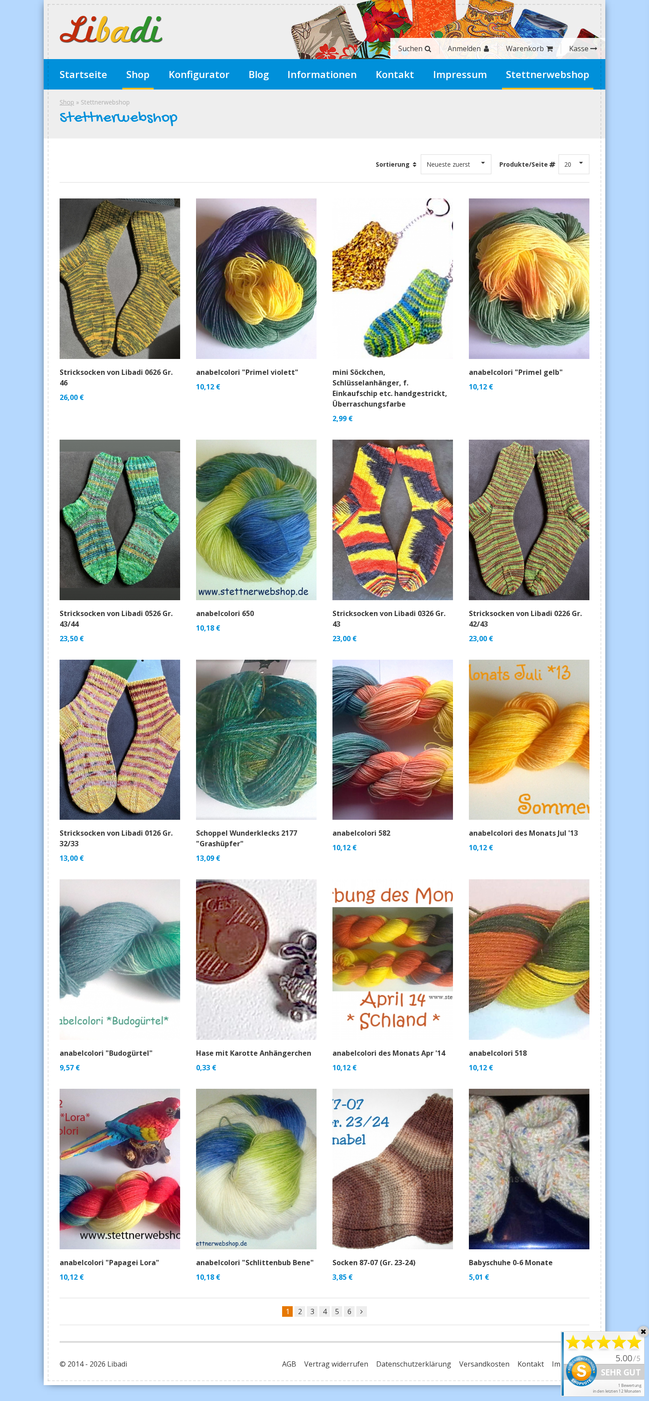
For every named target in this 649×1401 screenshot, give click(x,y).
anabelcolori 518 (498, 1053)
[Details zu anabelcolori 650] (256, 520)
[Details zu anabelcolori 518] (529, 959)
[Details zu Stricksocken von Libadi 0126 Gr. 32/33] (120, 740)
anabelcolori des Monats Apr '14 (388, 1053)
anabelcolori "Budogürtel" (106, 1053)
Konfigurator (199, 74)
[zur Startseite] (111, 29)
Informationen (322, 74)
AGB (289, 1364)
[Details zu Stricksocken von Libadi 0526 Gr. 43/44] (120, 520)
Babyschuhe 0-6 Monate (511, 1262)
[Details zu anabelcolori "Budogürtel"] (120, 959)
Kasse (579, 48)
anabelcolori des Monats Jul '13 (523, 833)
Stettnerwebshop (547, 74)
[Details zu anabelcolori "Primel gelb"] (529, 278)
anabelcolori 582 (361, 833)
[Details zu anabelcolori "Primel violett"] (256, 278)
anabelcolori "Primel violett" (247, 372)
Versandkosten (484, 1364)
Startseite (83, 74)
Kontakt (395, 74)
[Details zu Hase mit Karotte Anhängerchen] (256, 959)
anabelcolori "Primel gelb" (516, 372)
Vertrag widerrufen (336, 1364)
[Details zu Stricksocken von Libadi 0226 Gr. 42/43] (529, 520)
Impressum (460, 74)
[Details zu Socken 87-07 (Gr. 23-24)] (392, 1169)
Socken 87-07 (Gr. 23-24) (373, 1262)
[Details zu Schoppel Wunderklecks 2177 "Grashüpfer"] (256, 740)
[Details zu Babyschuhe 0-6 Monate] (529, 1169)
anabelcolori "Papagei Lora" (109, 1262)
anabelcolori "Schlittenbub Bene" (255, 1262)
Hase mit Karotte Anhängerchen (253, 1053)
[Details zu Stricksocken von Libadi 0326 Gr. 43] (392, 520)
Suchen (410, 48)
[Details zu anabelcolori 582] (392, 740)
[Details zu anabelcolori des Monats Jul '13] (529, 740)
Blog (259, 74)
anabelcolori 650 (225, 613)
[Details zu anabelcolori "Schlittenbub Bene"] (256, 1169)
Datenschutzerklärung (413, 1364)
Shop (138, 74)
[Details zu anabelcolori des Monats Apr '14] (392, 959)
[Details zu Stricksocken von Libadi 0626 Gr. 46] (120, 278)
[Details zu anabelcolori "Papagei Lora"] (120, 1169)
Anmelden (464, 48)
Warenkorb (525, 48)
